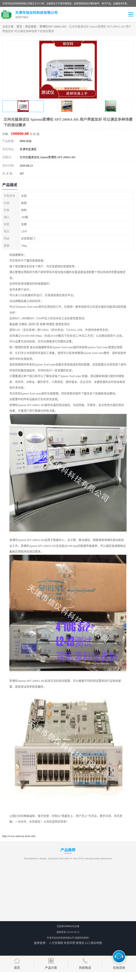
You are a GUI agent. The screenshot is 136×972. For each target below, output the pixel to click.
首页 (19, 26)
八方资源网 (56, 942)
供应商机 (30, 26)
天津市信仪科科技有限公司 (60, 937)
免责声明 (69, 942)
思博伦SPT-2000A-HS (52, 26)
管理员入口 (83, 942)
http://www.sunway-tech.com (18, 836)
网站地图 (96, 942)
